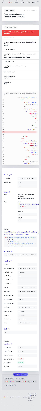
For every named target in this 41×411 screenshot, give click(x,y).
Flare (32, 395)
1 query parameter (10, 385)
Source (11, 397)
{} (27, 206)
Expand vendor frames (11, 27)
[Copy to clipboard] (35, 178)
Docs (18, 397)
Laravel (25, 397)
